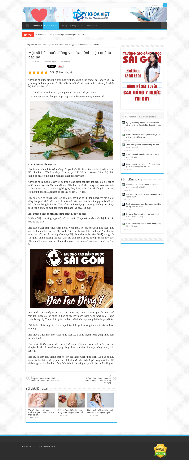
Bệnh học (36, 26)
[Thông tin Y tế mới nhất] (94, 14)
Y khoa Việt (35, 218)
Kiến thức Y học (50, 26)
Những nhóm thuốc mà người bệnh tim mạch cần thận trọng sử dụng (98, 379)
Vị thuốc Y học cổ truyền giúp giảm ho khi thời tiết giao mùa (63, 92)
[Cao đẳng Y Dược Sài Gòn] (142, 76)
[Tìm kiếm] (165, 5)
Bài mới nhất (130, 117)
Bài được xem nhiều (147, 117)
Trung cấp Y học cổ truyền (48, 319)
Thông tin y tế (91, 26)
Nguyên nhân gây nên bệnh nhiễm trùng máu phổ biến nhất (45, 378)
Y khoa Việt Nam (48, 446)
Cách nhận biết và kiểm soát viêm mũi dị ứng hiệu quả (100, 411)
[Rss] (148, 5)
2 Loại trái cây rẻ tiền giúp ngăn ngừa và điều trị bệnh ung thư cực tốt (67, 96)
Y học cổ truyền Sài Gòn (48, 197)
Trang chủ (27, 25)
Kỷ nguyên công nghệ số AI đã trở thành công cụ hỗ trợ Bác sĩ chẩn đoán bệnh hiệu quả (141, 125)
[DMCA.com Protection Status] (160, 451)
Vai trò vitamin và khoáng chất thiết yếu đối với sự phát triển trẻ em (60, 34)
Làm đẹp (63, 26)
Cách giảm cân (76, 26)
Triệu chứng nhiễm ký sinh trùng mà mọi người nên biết (70, 411)
